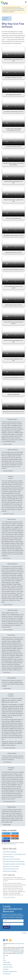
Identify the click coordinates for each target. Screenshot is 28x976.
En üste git (24, 933)
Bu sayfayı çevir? (7, 973)
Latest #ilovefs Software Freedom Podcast (13, 861)
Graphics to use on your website (11, 866)
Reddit (15, 835)
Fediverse (6, 833)
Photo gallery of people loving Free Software (14, 864)
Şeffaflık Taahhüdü (7, 964)
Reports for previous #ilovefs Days (11, 859)
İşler (4, 958)
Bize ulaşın (5, 955)
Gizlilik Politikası (6, 962)
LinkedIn (6, 838)
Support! (6, 840)
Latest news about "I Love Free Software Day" (14, 854)
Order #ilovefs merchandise (10, 871)
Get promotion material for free (10, 869)
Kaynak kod (5, 969)
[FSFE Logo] (4, 3)
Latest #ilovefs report (8, 856)
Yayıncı (4, 960)
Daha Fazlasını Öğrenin (8, 897)
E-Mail (15, 838)
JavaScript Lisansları (8, 967)
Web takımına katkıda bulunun (10, 971)
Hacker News (6, 835)
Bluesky (15, 833)
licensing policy (19, 953)
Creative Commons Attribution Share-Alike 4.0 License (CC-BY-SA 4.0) (13, 950)
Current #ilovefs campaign (9, 852)
